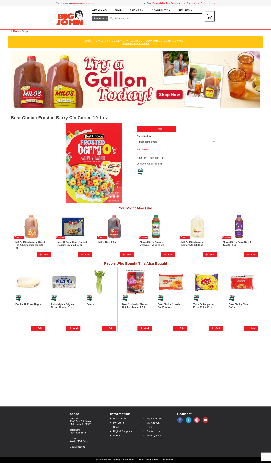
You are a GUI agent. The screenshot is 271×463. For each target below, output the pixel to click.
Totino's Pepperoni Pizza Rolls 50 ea (203, 306)
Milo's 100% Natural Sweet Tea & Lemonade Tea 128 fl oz (30, 245)
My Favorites (189, 3)
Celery (90, 304)
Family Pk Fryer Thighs (28, 304)
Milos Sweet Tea (107, 242)
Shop (25, 31)
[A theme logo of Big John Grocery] (69, 17)
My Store (118, 422)
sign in (75, 3)
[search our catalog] (111, 18)
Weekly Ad (119, 418)
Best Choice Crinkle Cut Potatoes (169, 306)
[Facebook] (180, 420)
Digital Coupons (122, 431)
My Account (203, 3)
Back (16, 31)
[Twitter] (188, 420)
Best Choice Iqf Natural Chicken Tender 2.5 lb (135, 306)
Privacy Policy (129, 459)
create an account (87, 3)
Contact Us (153, 431)
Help (213, 3)
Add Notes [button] (142, 149)
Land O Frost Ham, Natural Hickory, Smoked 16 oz (72, 243)
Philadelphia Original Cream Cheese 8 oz (63, 306)
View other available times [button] (135, 43)
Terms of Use (145, 459)
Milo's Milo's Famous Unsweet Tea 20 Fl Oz (152, 243)
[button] (167, 3)
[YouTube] (197, 420)
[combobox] (100, 18)
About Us (118, 435)
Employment (154, 435)
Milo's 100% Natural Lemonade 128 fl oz (192, 243)
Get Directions (77, 446)
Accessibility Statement (164, 459)
